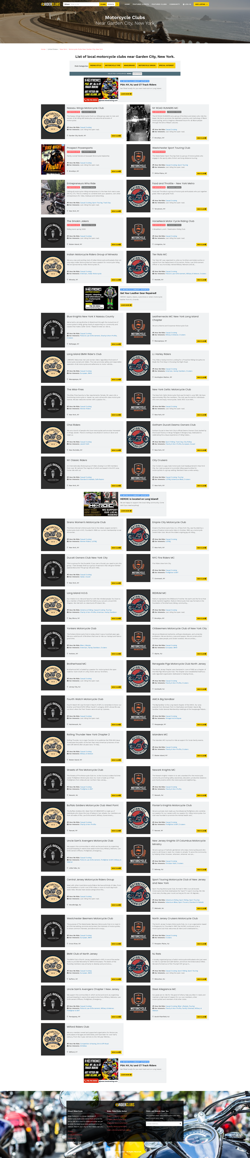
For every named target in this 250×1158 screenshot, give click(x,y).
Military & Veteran (192, 274)
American (83, 274)
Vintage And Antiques (173, 718)
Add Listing (200, 4)
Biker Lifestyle (85, 645)
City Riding (188, 442)
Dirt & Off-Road (102, 1044)
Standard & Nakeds (87, 479)
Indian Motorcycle (94, 274)
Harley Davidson (179, 371)
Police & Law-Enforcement (175, 274)
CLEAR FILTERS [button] (137, 73)
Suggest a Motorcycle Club (117, 1116)
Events (111, 4)
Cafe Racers (99, 479)
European (83, 373)
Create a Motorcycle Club (116, 1119)
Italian (82, 577)
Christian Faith (171, 863)
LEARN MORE (125, 94)
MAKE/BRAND (129, 65)
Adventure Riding (86, 610)
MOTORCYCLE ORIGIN (147, 65)
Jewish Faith (84, 444)
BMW (90, 373)
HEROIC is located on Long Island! (139, 499)
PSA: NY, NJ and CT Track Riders (138, 84)
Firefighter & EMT (172, 572)
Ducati (192, 444)
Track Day (107, 203)
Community (175, 4)
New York (63, 49)
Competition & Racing (88, 1044)
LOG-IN (188, 4)
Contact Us (72, 1138)
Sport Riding (170, 442)
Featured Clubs (159, 4)
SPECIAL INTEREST (166, 65)
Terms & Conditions (75, 1135)
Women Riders (85, 409)
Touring (180, 477)
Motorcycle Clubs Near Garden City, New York (86, 49)
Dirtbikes (83, 1046)
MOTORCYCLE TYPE (112, 65)
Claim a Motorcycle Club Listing (119, 1130)
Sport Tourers (183, 902)
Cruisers (203, 274)
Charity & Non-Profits (109, 336)
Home (127, 4)
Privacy (70, 1131)
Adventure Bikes (177, 479)
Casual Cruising (85, 127)
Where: (67, 4)
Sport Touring (183, 165)
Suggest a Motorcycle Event (117, 1123)
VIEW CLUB (115, 136)
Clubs (103, 4)
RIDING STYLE (95, 65)
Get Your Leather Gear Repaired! (138, 293)
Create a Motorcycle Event (117, 1126)
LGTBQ (168, 479)
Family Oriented (188, 1008)
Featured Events (141, 4)
